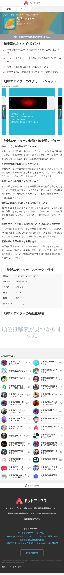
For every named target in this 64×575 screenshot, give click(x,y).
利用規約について (50, 508)
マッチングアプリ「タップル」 (32, 533)
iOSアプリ (20, 304)
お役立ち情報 (33, 485)
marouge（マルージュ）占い (20, 536)
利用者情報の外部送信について (22, 513)
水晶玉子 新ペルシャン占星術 (19, 543)
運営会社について (32, 518)
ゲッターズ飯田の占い (48, 536)
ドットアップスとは (15, 508)
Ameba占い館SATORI (47, 543)
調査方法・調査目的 (33, 508)
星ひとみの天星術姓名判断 (32, 539)
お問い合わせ (32, 552)
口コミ (24, 9)
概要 (9, 9)
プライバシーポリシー (46, 513)
